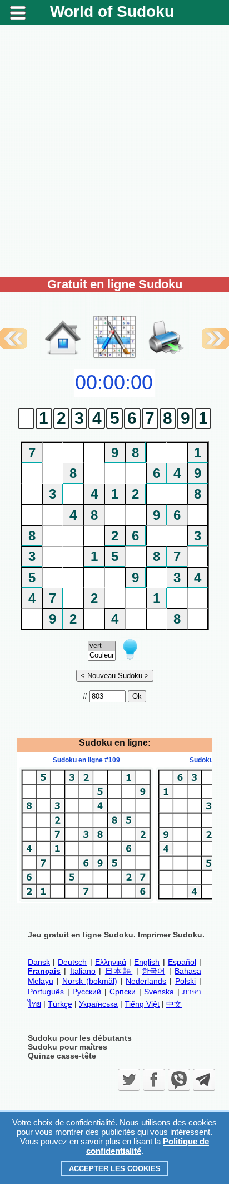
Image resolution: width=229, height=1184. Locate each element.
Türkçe (60, 1003)
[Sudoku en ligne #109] (86, 899)
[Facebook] (154, 1080)
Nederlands (146, 981)
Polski (185, 981)
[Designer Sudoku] (114, 356)
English (147, 962)
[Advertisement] (114, 151)
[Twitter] (129, 1080)
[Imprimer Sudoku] (166, 326)
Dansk (39, 962)
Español (182, 962)
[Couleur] (101, 655)
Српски (122, 991)
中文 (174, 1003)
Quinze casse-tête (62, 1055)
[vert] (101, 646)
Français (44, 970)
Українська (98, 1003)
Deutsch (72, 962)
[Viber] (179, 1080)
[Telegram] (204, 1080)
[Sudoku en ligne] (63, 356)
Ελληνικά (110, 962)
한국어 (153, 970)
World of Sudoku (112, 11)
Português (46, 991)
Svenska (159, 991)
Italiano (83, 970)
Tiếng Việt (142, 1003)
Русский (86, 991)
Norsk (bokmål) (89, 981)
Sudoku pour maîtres (67, 1046)
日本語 (118, 970)
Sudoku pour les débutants (80, 1037)
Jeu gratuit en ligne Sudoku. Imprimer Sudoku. (116, 934)
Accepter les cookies (115, 1168)
